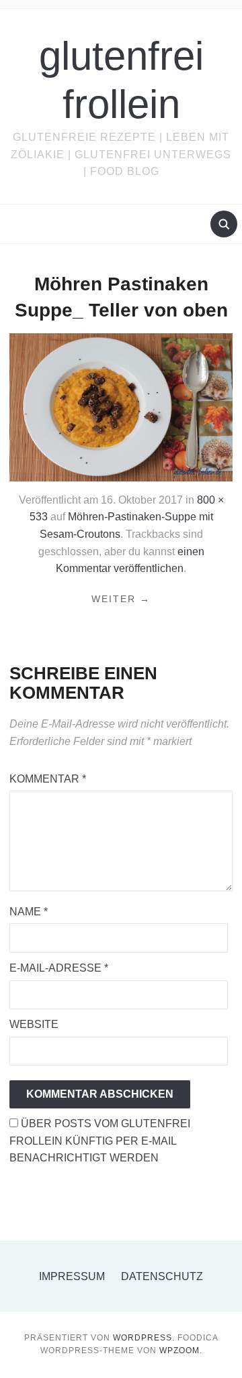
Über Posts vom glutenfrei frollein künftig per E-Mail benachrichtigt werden (99, 1140)
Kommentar (47, 779)
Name (28, 911)
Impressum (72, 1276)
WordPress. (144, 1337)
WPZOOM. (180, 1350)
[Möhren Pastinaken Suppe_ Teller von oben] (120, 406)
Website (33, 1024)
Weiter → (121, 598)
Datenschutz (162, 1276)
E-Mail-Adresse (58, 968)
